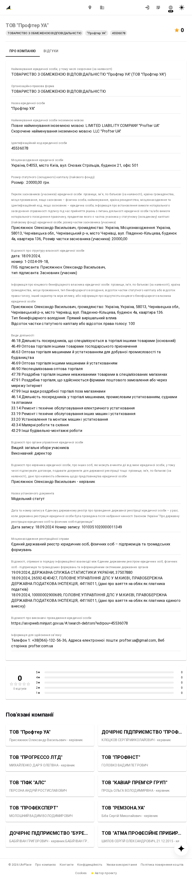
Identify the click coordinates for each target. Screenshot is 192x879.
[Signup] (159, 7)
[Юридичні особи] (102, 7)
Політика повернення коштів (162, 864)
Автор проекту (106, 873)
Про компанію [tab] (22, 51)
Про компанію (45, 864)
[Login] (148, 7)
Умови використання (121, 864)
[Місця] (90, 7)
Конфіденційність (89, 864)
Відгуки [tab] (51, 51)
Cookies (81, 873)
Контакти (67, 864)
